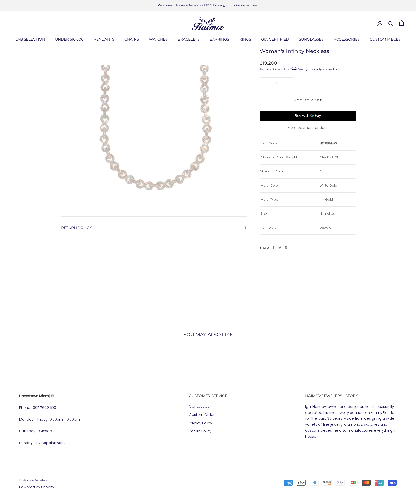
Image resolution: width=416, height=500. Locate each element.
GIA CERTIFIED (275, 39)
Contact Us (199, 406)
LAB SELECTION (30, 39)
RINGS (245, 39)
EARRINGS (219, 39)
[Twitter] (279, 247)
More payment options (308, 127)
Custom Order (201, 414)
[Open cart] (401, 23)
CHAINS (131, 39)
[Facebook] (273, 247)
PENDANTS (104, 39)
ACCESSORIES (347, 39)
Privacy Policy (200, 422)
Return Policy (200, 431)
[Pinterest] (286, 247)
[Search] (390, 23)
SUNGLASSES (311, 39)
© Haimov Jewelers (33, 480)
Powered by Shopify (36, 486)
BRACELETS (189, 39)
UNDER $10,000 (69, 39)
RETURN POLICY (76, 227)
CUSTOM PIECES (385, 39)
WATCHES (158, 39)
